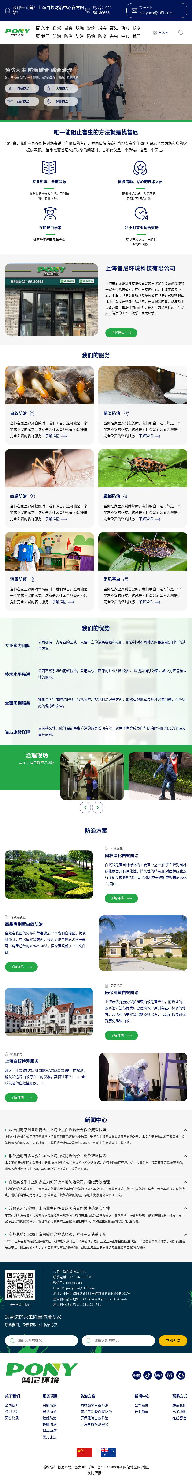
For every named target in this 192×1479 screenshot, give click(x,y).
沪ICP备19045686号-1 (105, 1467)
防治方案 (87, 1396)
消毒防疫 (102, 32)
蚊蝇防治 (79, 32)
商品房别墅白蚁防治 (96, 1412)
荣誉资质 (12, 1418)
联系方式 (179, 1396)
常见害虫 (114, 32)
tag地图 (143, 1467)
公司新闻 (142, 1405)
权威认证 (12, 1412)
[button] (98, 807)
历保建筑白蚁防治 (94, 1418)
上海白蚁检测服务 (94, 1424)
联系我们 (136, 32)
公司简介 (12, 1405)
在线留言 (179, 1418)
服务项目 (50, 1396)
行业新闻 (142, 1412)
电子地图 (179, 1412)
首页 (38, 32)
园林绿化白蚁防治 (94, 1405)
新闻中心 (125, 32)
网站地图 (130, 1467)
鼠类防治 (68, 32)
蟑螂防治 (91, 32)
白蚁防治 (57, 32)
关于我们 (45, 32)
